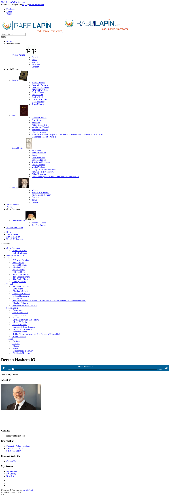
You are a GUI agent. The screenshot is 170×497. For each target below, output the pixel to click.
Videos (9, 207)
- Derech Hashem (19, 315)
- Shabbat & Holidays (21, 353)
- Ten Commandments (21, 277)
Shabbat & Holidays (40, 192)
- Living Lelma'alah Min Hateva (25, 320)
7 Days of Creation (40, 90)
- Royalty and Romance (22, 329)
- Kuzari (15, 317)
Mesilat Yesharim (39, 167)
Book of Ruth (37, 97)
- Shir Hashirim (18, 272)
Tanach (15, 80)
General (35, 202)
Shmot (34, 59)
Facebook (10, 9)
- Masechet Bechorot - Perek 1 (24, 305)
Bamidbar (36, 64)
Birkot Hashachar (39, 174)
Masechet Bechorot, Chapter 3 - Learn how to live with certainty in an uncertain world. (68, 134)
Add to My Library (9, 375)
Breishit (35, 57)
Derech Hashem (38, 157)
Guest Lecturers (18, 220)
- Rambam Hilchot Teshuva (23, 327)
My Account (19, 2)
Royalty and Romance (41, 162)
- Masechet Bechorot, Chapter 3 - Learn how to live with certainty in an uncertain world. (49, 301)
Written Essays (12, 204)
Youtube (9, 14)
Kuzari (34, 155)
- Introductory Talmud (21, 293)
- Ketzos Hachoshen (20, 296)
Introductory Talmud (40, 127)
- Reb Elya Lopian (19, 253)
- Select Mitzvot (18, 270)
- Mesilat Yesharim (19, 322)
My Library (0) (7, 2)
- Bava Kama (17, 289)
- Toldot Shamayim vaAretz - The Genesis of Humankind (36, 334)
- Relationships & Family (22, 351)
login (24, 4)
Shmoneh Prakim (39, 160)
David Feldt (28, 490)
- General (16, 344)
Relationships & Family (41, 195)
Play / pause (4, 368)
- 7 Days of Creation (20, 260)
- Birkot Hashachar (20, 312)
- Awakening (17, 310)
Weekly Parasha (18, 55)
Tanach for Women (40, 85)
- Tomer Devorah (19, 336)
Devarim (35, 67)
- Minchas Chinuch (20, 303)
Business (35, 197)
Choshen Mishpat (39, 132)
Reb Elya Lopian (39, 225)
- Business (16, 341)
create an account (36, 4)
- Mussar (15, 346)
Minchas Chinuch (39, 118)
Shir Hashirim (37, 94)
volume (166, 368)
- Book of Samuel (19, 265)
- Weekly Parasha (19, 281)
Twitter (9, 11)
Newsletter (10, 476)
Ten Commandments (40, 87)
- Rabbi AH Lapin (19, 250)
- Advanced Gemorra (20, 286)
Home (9, 41)
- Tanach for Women (20, 274)
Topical (15, 188)
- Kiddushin (17, 298)
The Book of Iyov (39, 99)
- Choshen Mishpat (20, 291)
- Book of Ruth (18, 262)
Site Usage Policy (13, 451)
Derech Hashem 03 (14, 239)
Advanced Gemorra (40, 129)
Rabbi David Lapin (14, 448)
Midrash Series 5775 (15, 255)
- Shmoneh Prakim (19, 332)
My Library (11, 474)
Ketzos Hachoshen (39, 125)
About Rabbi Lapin (14, 227)
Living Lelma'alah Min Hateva (44, 169)
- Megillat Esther (19, 267)
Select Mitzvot (38, 104)
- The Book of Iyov (20, 279)
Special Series (17, 148)
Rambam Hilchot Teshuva (43, 172)
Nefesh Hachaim (39, 153)
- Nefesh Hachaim (19, 324)
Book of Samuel (38, 92)
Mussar (35, 190)
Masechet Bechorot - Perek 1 (44, 137)
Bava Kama (37, 120)
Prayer (34, 200)
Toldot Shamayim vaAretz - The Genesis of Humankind (55, 176)
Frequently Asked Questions (18, 446)
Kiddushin (36, 122)
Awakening (36, 150)
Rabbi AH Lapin (39, 223)
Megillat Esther (38, 102)
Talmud (15, 115)
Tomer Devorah (38, 165)
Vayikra (35, 62)
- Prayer (15, 348)
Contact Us (11, 461)
